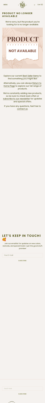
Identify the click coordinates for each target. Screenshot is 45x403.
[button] (3, 4)
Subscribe (22, 261)
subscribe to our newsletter (16, 98)
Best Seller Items (31, 75)
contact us (22, 108)
